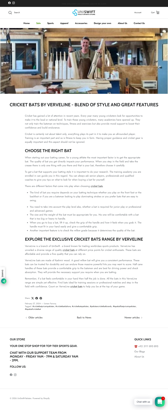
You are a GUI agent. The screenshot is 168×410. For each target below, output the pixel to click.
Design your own (102, 23)
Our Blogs (139, 351)
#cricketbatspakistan (80, 306)
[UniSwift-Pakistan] (84, 13)
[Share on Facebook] (36, 298)
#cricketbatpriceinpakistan (43, 306)
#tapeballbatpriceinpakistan (124, 306)
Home (26, 23)
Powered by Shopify (41, 398)
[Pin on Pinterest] (41, 298)
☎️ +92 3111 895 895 (146, 346)
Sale (38, 23)
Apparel (64, 23)
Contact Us (139, 23)
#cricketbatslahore (63, 306)
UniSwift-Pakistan (24, 398)
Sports (50, 23)
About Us (122, 23)
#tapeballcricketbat (33, 309)
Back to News (84, 317)
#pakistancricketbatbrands (101, 306)
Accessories (81, 23)
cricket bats (97, 186)
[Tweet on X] (32, 298)
